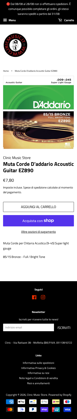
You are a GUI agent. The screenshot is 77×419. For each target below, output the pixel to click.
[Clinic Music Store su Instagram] (43, 298)
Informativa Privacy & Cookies (38, 368)
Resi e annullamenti (38, 383)
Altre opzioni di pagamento (38, 231)
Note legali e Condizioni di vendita (38, 378)
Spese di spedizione (35, 187)
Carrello (69, 20)
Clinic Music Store (37, 395)
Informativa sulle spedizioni (38, 363)
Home (6, 71)
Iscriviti (63, 327)
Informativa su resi (38, 373)
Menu (12, 20)
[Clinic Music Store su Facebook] (34, 298)
